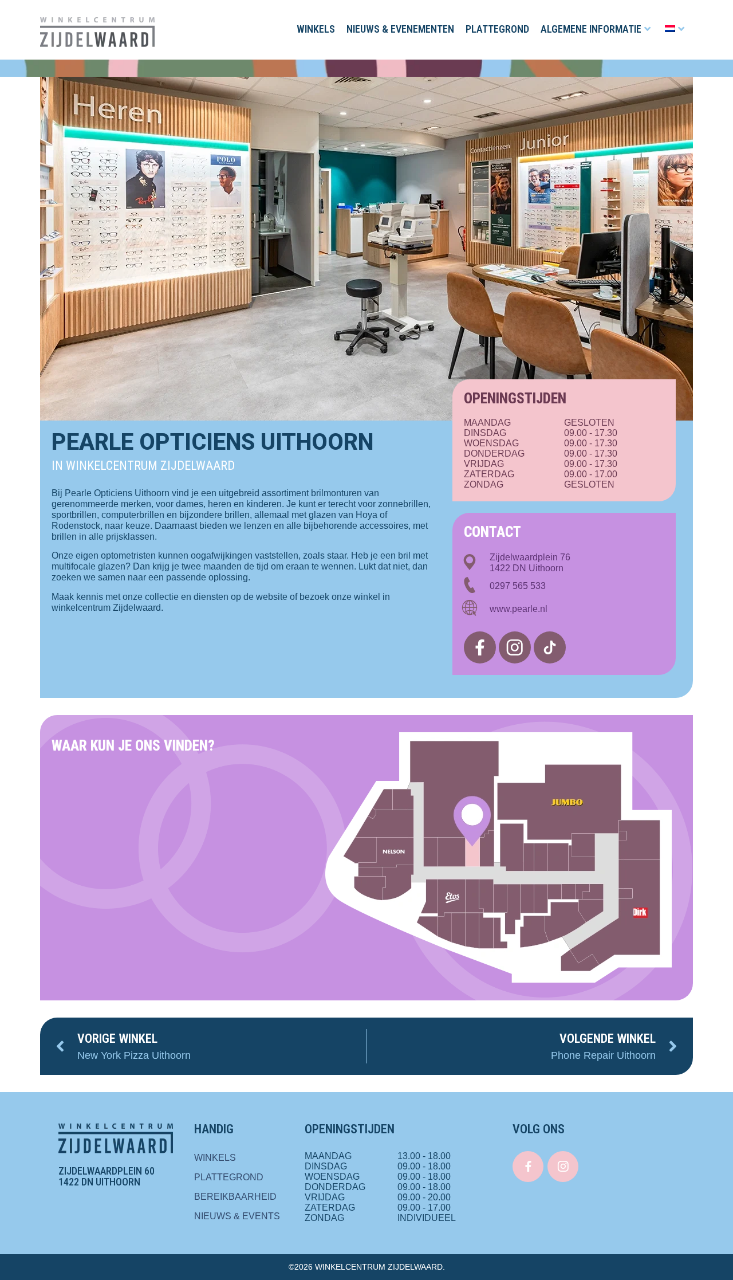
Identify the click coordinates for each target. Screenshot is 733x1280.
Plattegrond (497, 28)
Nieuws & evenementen (400, 28)
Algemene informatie (591, 28)
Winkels (316, 28)
